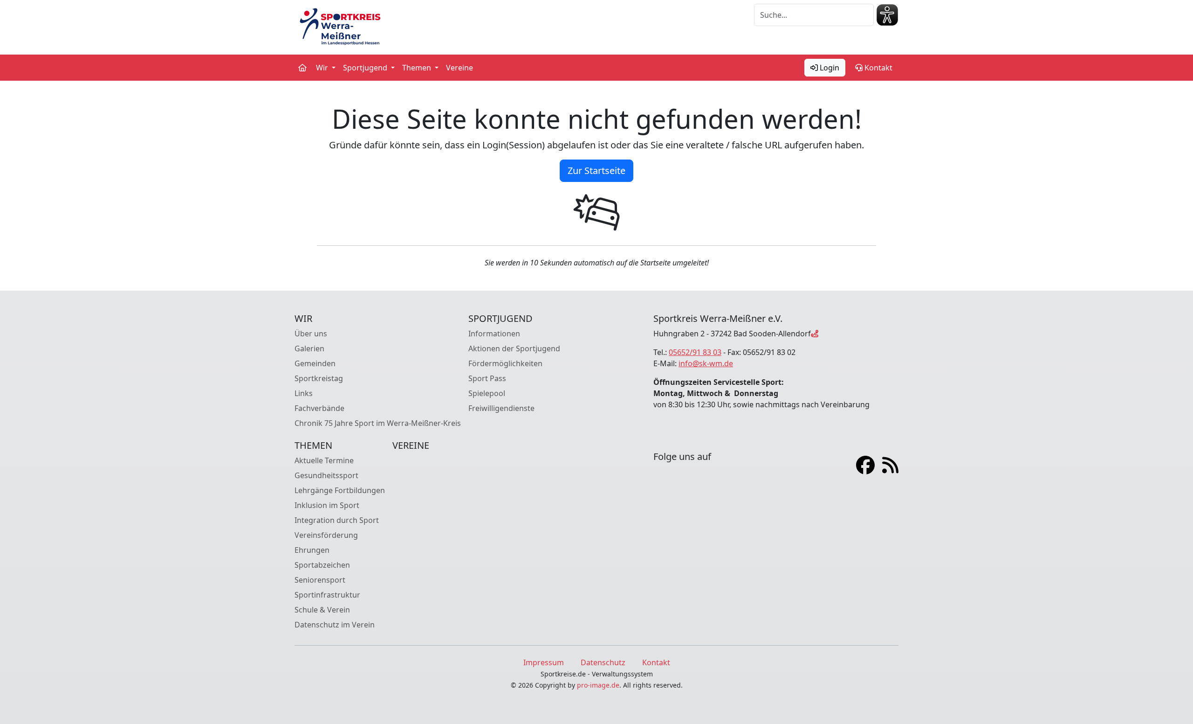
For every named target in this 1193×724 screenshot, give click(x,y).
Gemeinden (315, 363)
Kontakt (877, 68)
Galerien (309, 348)
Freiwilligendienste (501, 408)
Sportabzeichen (322, 565)
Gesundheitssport (326, 475)
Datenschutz (603, 662)
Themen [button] (417, 68)
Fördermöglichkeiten (505, 363)
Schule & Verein (322, 610)
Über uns (311, 333)
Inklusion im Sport (327, 505)
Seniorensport (320, 580)
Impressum (543, 662)
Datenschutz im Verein (335, 625)
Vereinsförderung (326, 535)
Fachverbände (319, 408)
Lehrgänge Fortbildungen (340, 490)
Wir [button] (323, 68)
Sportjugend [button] (366, 68)
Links (304, 393)
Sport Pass (487, 378)
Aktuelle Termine (324, 460)
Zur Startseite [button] (596, 170)
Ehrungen (312, 550)
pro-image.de (598, 685)
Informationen (494, 333)
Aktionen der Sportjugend (514, 348)
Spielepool (486, 393)
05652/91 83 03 (695, 352)
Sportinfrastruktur (327, 595)
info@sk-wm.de (706, 363)
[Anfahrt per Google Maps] (814, 333)
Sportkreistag (319, 378)
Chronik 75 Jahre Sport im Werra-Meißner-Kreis (378, 423)
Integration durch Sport (337, 520)
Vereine (459, 68)
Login (828, 68)
